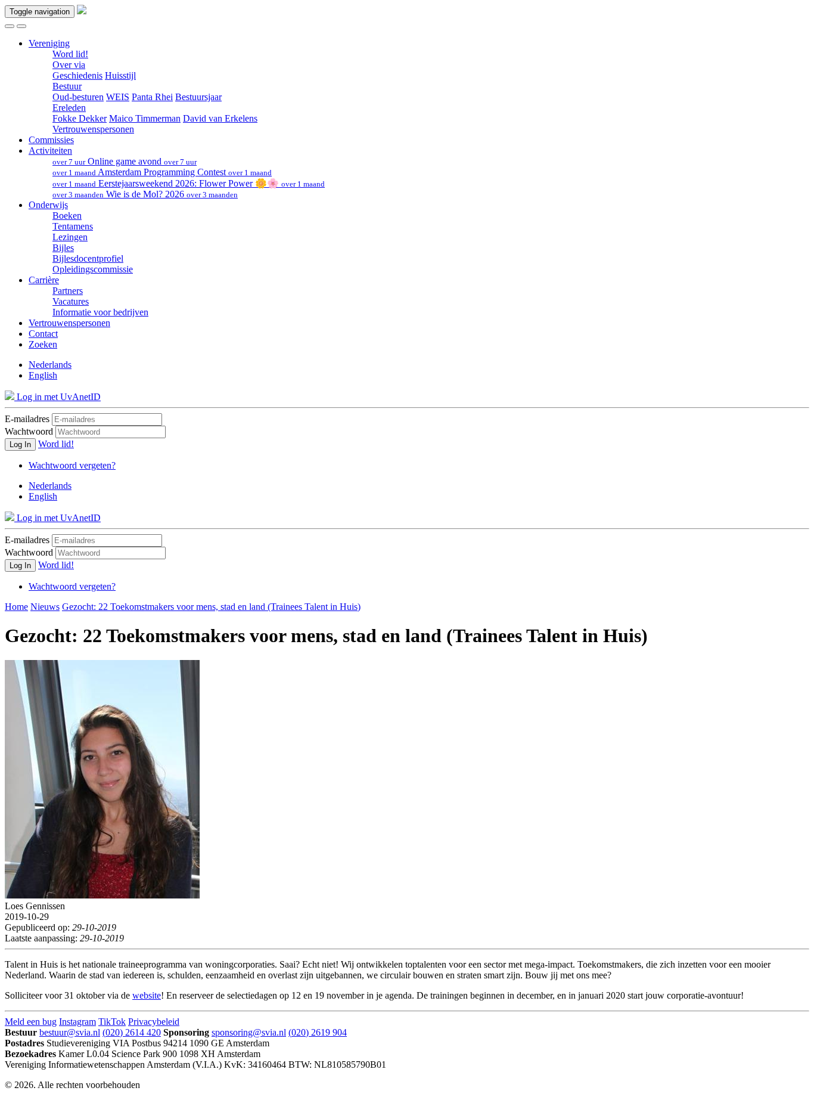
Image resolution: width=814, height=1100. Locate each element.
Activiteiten (50, 150)
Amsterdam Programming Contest (162, 172)
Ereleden (69, 108)
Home (16, 607)
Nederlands (50, 365)
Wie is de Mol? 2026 (145, 194)
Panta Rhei (152, 97)
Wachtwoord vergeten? (72, 465)
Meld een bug (31, 1022)
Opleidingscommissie (92, 269)
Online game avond (124, 161)
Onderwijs (48, 205)
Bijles (63, 248)
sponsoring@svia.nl (249, 1032)
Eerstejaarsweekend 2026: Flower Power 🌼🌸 (188, 183)
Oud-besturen (78, 97)
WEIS (117, 97)
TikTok (112, 1022)
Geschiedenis (77, 75)
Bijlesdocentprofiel (87, 258)
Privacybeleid (153, 1022)
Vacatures (70, 301)
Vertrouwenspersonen (93, 129)
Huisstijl (120, 75)
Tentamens (72, 226)
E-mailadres (27, 419)
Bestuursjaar (198, 97)
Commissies (51, 140)
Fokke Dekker (79, 118)
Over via (68, 65)
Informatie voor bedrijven (100, 312)
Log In (20, 444)
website (146, 995)
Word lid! (70, 54)
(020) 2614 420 (131, 1032)
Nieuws (45, 607)
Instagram (77, 1022)
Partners (67, 291)
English (43, 375)
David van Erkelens (220, 118)
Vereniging (49, 43)
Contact (43, 334)
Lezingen (70, 237)
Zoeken (43, 344)
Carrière (44, 280)
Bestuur (67, 86)
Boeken (67, 215)
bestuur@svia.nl (69, 1032)
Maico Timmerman (145, 118)
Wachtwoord (29, 431)
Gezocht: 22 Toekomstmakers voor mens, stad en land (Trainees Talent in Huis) (211, 607)
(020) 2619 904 (317, 1032)
